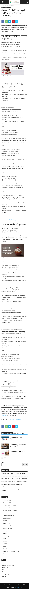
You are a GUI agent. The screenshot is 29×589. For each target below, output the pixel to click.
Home (2, 5)
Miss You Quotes (7, 536)
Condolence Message (8, 515)
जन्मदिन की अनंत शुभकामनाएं (13, 220)
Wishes (5, 554)
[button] (2, 2)
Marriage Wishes (7, 531)
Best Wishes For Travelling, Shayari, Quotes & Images (14, 478)
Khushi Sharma (6, 18)
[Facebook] (2, 21)
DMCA (3, 569)
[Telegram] (9, 21)
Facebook (4, 415)
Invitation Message (7, 528)
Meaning (5, 533)
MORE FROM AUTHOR (18, 433)
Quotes (5, 541)
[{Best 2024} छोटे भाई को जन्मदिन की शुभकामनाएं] (5, 439)
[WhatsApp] (6, 21)
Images (5, 520)
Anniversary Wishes (8, 500)
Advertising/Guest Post (8, 565)
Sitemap (4, 576)
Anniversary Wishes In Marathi (10, 502)
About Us (4, 563)
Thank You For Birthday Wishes (11, 551)
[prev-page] (2, 458)
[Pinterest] (13, 21)
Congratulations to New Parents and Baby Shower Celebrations (13, 474)
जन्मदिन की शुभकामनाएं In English (14, 419)
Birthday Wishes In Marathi (10, 510)
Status (4, 546)
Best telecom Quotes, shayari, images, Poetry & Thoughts (12, 489)
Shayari (5, 543)
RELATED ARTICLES (7, 433)
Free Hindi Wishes (18, 587)
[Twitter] (16, 21)
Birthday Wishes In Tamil (9, 513)
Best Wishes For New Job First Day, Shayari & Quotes (14, 481)
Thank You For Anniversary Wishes (11, 548)
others (4, 538)
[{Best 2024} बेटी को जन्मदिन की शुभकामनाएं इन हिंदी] (5, 446)
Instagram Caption (7, 525)
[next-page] (5, 458)
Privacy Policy (5, 574)
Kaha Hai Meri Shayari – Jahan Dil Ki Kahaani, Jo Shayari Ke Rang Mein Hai (12, 485)
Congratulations (7, 518)
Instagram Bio (6, 523)
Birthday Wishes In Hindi (10, 5)
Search (3, 462)
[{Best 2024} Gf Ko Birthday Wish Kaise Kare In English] (5, 453)
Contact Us (5, 567)
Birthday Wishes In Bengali (10, 505)
